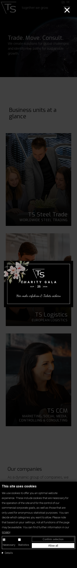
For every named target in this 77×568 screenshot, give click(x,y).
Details (9, 552)
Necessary (9, 544)
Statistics (23, 544)
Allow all (53, 545)
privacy (6, 532)
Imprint (6, 559)
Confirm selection (53, 539)
